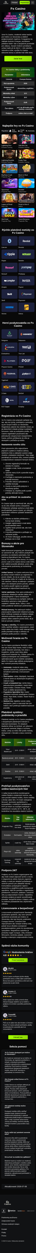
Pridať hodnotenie (18, 960)
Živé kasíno (14, 130)
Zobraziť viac (18, 1037)
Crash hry (22, 130)
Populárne (5, 131)
